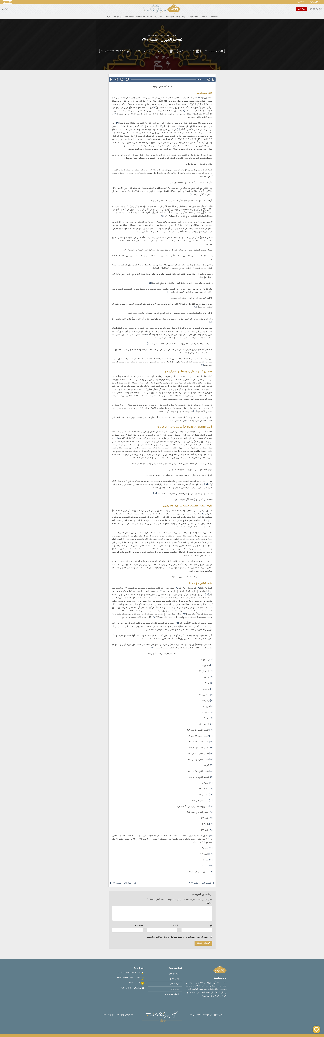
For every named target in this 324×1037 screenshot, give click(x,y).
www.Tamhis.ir (135, 977)
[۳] (188, 104)
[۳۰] (176, 588)
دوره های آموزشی (194, 16)
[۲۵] (118, 438)
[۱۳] (191, 194)
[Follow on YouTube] (314, 9)
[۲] (148, 101)
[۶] (193, 114)
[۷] (115, 114)
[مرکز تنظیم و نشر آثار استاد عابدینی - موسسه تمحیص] (162, 9)
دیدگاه (209, 903)
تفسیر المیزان (159, 35)
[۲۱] (202, 365)
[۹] (160, 126)
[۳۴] (154, 617)
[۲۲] (143, 389)
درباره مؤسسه (118, 16)
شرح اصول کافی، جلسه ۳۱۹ (124, 883)
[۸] (117, 123)
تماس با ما (108, 16)
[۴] (155, 107)
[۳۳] (184, 614)
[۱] (198, 97)
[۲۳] (139, 408)
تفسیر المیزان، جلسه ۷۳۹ (200, 883)
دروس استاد (169, 16)
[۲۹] (198, 588)
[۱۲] (176, 139)
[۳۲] (207, 594)
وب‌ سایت (139, 925)
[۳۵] (177, 623)
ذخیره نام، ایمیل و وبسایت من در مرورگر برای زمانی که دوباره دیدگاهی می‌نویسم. (177, 937)
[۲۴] (195, 411)
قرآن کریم (151, 35)
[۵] (184, 110)
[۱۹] (147, 334)
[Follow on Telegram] (311, 9)
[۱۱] (178, 129)
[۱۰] (122, 126)
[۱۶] (168, 292)
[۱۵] (150, 283)
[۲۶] (206, 484)
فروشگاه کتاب (129, 16)
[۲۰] (148, 343)
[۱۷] (195, 307)
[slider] (163, 79)
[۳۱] (161, 591)
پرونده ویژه (181, 16)
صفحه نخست (213, 16)
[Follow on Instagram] (320, 9)
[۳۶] (152, 647)
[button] (302, 2)
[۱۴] (162, 216)
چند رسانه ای (140, 16)
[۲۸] (203, 513)
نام (210, 925)
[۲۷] (155, 493)
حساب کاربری (6, 9)
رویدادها (149, 16)
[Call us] (317, 9)
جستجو (204, 16)
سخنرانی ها (158, 16)
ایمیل (175, 925)
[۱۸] (210, 322)
